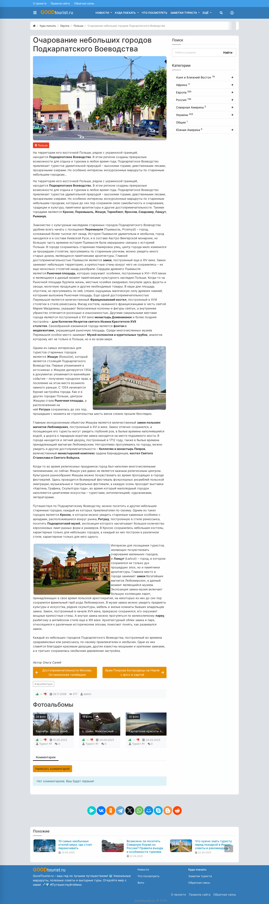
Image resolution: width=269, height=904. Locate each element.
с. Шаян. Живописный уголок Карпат (108, 731)
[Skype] (158, 810)
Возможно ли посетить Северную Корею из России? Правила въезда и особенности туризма (144, 846)
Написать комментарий (52, 768)
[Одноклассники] (110, 810)
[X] (129, 810)
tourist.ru (57, 12)
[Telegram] (120, 810)
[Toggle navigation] (232, 12)
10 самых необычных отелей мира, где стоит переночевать (75, 844)
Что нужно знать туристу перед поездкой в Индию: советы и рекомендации (213, 844)
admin (87, 694)
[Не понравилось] (45, 694)
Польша (42, 145)
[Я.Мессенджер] (91, 810)
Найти (227, 52)
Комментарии (46, 757)
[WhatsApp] (139, 810)
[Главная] (34, 25)
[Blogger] (167, 810)
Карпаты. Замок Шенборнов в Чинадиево (66, 731)
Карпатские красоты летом (149, 731)
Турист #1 (45, 743)
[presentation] (40, 848)
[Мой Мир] (148, 810)
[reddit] (177, 810)
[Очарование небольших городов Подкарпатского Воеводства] (100, 98)
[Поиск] (221, 12)
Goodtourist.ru (144, 900)
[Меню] (35, 12)
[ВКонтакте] (101, 810)
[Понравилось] (37, 694)
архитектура (45, 683)
